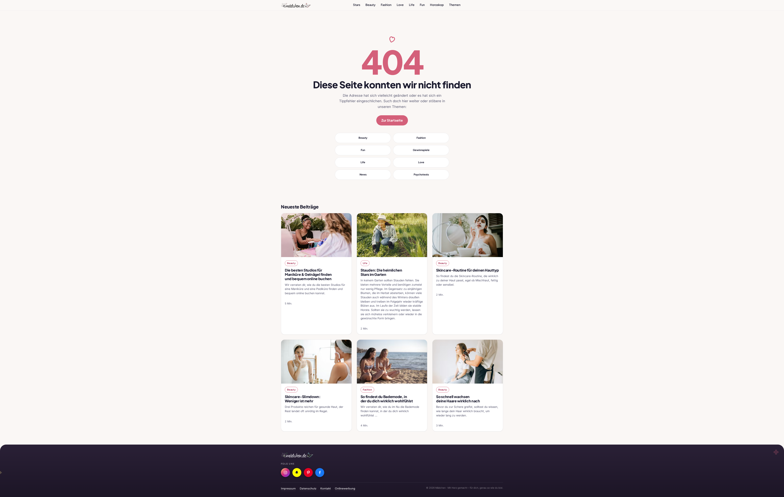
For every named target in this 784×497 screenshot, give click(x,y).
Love (400, 5)
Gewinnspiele (421, 150)
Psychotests (421, 174)
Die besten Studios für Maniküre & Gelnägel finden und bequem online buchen (308, 274)
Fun (422, 5)
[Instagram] (285, 472)
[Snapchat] (296, 472)
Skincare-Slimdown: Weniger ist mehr (303, 398)
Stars (356, 5)
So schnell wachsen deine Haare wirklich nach (458, 398)
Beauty (370, 5)
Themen (454, 5)
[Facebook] (319, 472)
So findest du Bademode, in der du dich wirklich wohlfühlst (387, 398)
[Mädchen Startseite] (296, 5)
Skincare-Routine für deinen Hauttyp (467, 270)
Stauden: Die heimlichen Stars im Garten (381, 272)
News (363, 174)
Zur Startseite (392, 120)
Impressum (288, 488)
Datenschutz (308, 488)
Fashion (386, 5)
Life (411, 5)
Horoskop (437, 5)
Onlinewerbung (345, 488)
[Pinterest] (308, 472)
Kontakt (325, 488)
